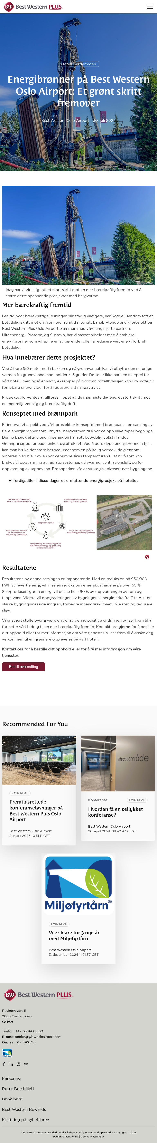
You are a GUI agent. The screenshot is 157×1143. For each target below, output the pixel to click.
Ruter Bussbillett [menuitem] (18, 1088)
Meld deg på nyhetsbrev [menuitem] (25, 1119)
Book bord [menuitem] (12, 1099)
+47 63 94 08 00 (29, 1031)
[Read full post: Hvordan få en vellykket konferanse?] (118, 763)
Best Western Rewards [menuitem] (24, 1109)
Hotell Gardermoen (78, 64)
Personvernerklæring (65, 1136)
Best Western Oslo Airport (65, 120)
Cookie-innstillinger (92, 1136)
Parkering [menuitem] (11, 1078)
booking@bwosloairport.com (38, 1036)
